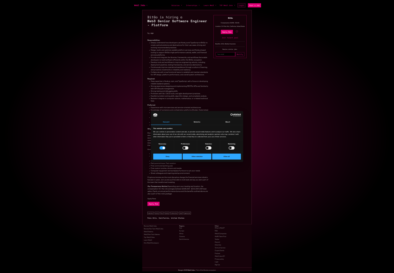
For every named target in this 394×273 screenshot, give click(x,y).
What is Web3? (220, 228)
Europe (181, 231)
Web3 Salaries (148, 231)
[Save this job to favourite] (237, 32)
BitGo (230, 18)
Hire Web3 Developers (151, 243)
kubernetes (174, 213)
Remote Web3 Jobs (150, 226)
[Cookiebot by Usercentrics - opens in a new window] (232, 115)
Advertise (218, 245)
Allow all (226, 156)
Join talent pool (230, 37)
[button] (146, 5)
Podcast (217, 253)
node (180, 213)
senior (157, 213)
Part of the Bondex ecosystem (206, 270)
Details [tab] (197, 122)
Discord (217, 242)
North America (184, 239)
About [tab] (227, 122)
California (164, 218)
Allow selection (197, 156)
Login (241, 5)
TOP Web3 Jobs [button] (226, 5)
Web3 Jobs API (220, 256)
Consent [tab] (166, 122)
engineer (150, 213)
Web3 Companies (220, 233)
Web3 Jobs (139, 5)
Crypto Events (219, 250)
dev (162, 213)
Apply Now (153, 204)
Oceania (182, 236)
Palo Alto (152, 218)
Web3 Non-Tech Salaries (152, 234)
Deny (167, 156)
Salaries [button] (176, 5)
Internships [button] (192, 5)
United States (177, 218)
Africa (181, 233)
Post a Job (254, 5)
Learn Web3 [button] (209, 5)
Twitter (217, 239)
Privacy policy (219, 259)
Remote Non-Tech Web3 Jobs (153, 229)
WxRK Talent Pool (220, 236)
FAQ (216, 231)
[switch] (185, 148)
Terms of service (220, 248)
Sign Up (217, 265)
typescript (187, 213)
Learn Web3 (148, 240)
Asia (180, 228)
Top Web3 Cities (149, 237)
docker (167, 213)
